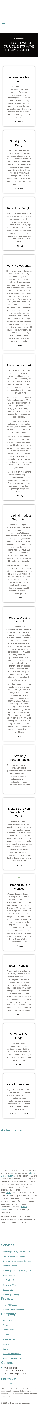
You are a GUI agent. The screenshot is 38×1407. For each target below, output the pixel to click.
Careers (6, 1335)
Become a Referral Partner (14, 1359)
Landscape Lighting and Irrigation (17, 1271)
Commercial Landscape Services (17, 1261)
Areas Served (9, 1339)
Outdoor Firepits (10, 1266)
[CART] (4, 29)
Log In (5, 1349)
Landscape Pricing (11, 1294)
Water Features (9, 1275)
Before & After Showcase (13, 1310)
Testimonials (8, 1330)
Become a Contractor (12, 1354)
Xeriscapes (8, 1290)
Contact (6, 1344)
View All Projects (10, 1305)
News (5, 1325)
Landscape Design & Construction (17, 1251)
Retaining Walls (9, 1285)
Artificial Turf (8, 1280)
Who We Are (8, 1320)
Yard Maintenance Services (14, 1256)
